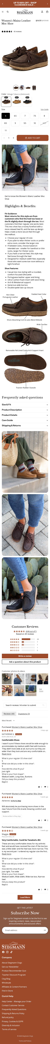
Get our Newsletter (10, 966)
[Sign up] (44, 930)
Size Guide (44, 109)
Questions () (24, 714)
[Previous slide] (2, 3)
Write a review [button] (25, 656)
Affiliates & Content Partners (14, 987)
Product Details (9, 415)
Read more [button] (6, 754)
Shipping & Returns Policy (13, 1013)
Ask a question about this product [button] (25, 662)
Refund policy (8, 1017)
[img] (7, 730)
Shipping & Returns (11, 425)
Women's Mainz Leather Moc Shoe (27, 727)
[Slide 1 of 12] (15, 87)
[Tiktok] (11, 952)
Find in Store (7, 991)
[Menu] (2, 11)
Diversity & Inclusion (11, 1025)
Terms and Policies (25, 1041)
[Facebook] (3, 952)
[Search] (7, 11)
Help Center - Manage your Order (16, 1001)
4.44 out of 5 (31, 631)
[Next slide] (47, 3)
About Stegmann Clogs (12, 963)
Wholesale (6, 983)
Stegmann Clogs (27, 1036)
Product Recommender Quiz (14, 971)
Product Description (12, 410)
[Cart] (47, 11)
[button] (15, 639)
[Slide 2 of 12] (22, 87)
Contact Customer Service (13, 1005)
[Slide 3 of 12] (28, 87)
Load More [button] (25, 897)
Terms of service (9, 1029)
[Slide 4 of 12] (34, 87)
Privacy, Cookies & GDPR (12, 1021)
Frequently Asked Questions (14, 1009)
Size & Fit (6, 404)
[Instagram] (7, 952)
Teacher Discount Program (14, 975)
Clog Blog (6, 978)
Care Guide (7, 420)
